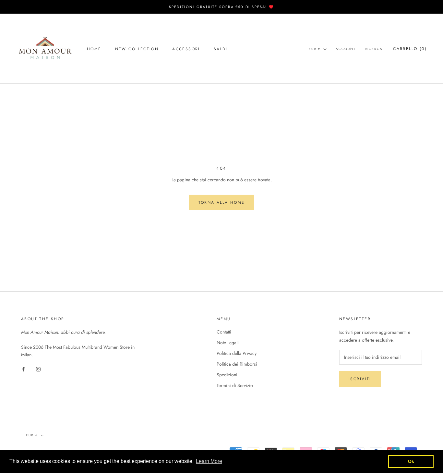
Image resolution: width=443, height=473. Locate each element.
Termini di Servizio (235, 385)
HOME (94, 49)
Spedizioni (227, 374)
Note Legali (228, 342)
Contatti (224, 332)
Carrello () (410, 49)
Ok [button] (411, 461)
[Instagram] (38, 368)
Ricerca (374, 48)
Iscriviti (360, 379)
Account (346, 48)
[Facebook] (23, 368)
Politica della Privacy (237, 353)
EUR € (315, 48)
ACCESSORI (186, 49)
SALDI (221, 49)
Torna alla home (221, 202)
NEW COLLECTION (137, 49)
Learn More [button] (209, 461)
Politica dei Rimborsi (237, 364)
